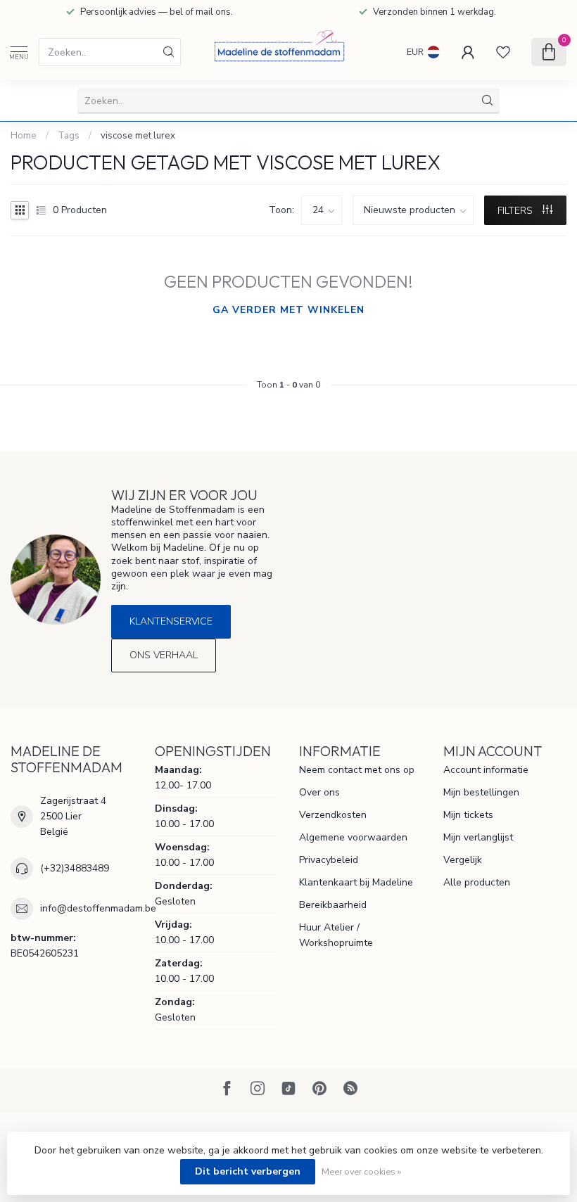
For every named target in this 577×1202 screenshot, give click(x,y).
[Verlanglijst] (503, 52)
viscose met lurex (138, 135)
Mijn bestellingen (481, 792)
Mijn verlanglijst (478, 837)
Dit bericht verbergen (247, 1171)
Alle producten (476, 882)
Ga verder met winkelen (288, 310)
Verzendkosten (333, 814)
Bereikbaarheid (333, 905)
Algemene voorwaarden (353, 837)
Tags (69, 135)
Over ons (319, 792)
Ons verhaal (163, 655)
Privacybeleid (328, 860)
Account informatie (485, 769)
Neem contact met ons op (356, 769)
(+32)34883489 (74, 868)
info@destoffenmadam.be (98, 908)
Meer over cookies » (361, 1171)
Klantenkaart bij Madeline (356, 882)
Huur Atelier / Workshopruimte (336, 935)
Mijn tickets (468, 814)
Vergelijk (462, 860)
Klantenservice (171, 621)
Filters (516, 210)
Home (24, 135)
